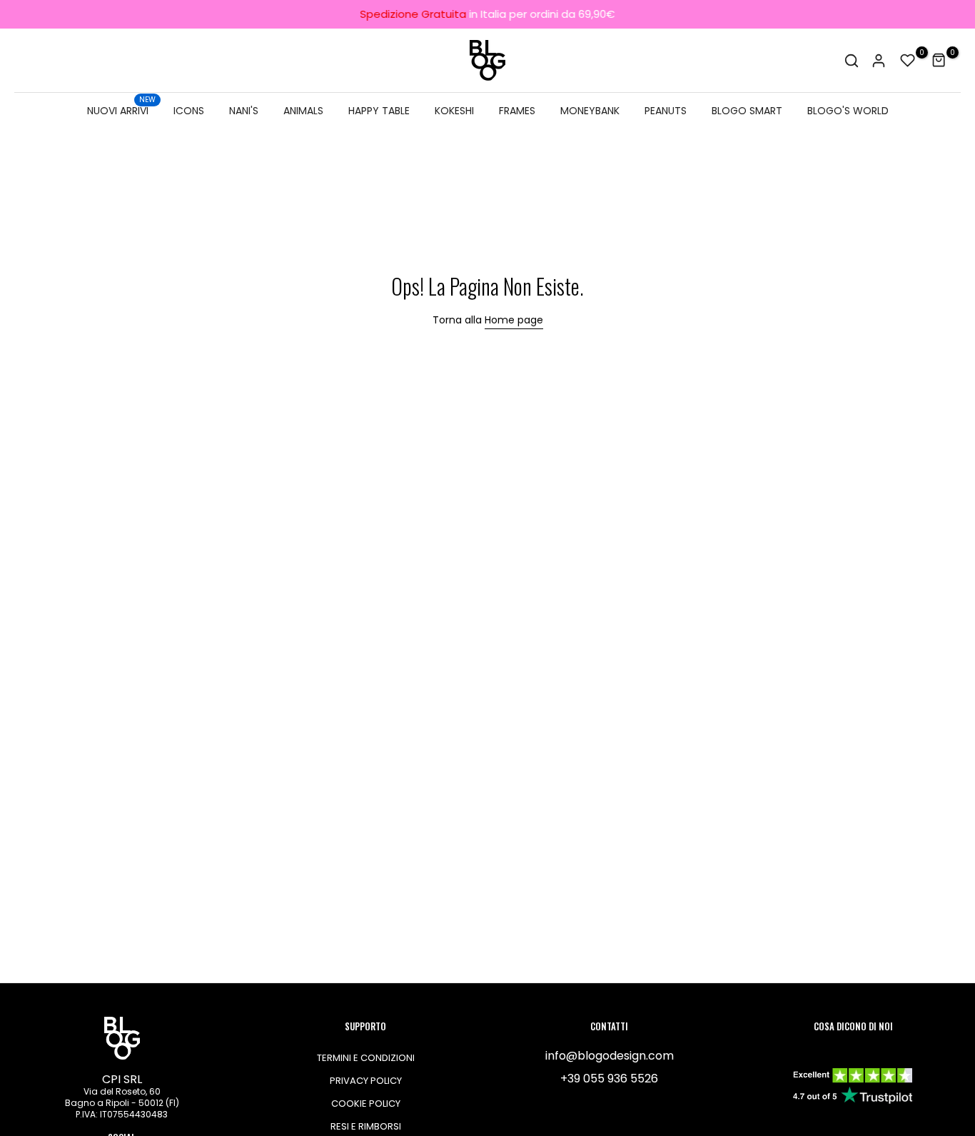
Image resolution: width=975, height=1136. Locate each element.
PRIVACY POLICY (366, 1080)
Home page (514, 320)
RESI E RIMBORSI (365, 1126)
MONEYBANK (590, 111)
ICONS (188, 111)
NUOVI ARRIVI (121, 110)
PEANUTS (666, 111)
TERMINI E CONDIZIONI (366, 1058)
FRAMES (517, 111)
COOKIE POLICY (365, 1103)
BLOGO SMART (747, 111)
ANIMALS (303, 111)
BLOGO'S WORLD (848, 111)
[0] (908, 61)
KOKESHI (454, 111)
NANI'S (243, 111)
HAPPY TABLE (379, 111)
